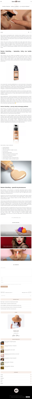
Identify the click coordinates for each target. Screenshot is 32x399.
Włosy (1, 381)
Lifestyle (2, 374)
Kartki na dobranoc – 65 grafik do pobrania (10, 341)
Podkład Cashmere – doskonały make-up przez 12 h (6, 292)
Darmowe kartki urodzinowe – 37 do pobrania (10, 345)
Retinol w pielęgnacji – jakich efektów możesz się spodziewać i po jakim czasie (11, 305)
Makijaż (2, 376)
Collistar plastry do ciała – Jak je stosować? (26, 292)
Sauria (2, 32)
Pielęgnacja (2, 378)
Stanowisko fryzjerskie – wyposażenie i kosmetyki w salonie (8, 303)
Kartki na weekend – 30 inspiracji (9, 362)
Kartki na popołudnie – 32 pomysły (9, 366)
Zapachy (2, 383)
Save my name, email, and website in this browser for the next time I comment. (11, 284)
